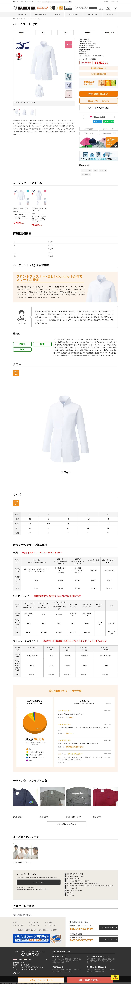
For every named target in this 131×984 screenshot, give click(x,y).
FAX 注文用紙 (108, 939)
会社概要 (54, 930)
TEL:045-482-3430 (81, 928)
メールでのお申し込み (100, 108)
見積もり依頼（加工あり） (98, 94)
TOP (14, 18)
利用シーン (26, 18)
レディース (103, 170)
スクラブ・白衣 (86, 170)
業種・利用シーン (40, 14)
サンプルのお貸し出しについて (99, 956)
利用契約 (20, 930)
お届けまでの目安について (97, 967)
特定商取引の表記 (31, 930)
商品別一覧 (19, 18)
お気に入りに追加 (98, 117)
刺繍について (88, 133)
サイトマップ (51, 925)
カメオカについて (92, 14)
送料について (58, 967)
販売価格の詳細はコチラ (98, 68)
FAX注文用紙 (93, 8)
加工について (35, 925)
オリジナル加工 (73, 14)
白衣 (95, 170)
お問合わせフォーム (108, 927)
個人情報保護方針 (43, 930)
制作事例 (57, 14)
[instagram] (18, 973)
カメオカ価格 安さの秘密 (98, 74)
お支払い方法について (61, 956)
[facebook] (14, 973)
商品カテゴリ (22, 14)
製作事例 (50, 922)
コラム (109, 14)
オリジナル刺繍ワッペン (107, 133)
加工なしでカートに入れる (41, 980)
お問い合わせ (114, 1)
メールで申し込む (38, 882)
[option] (44, 72)
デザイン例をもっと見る (65, 824)
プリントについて (108, 129)
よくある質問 (105, 1)
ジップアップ (86, 174)
